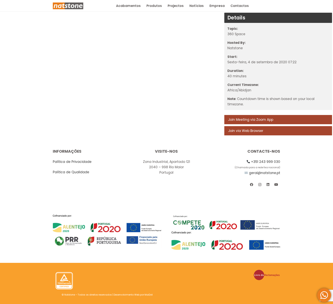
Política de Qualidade (71, 172)
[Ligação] (68, 5)
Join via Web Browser (245, 130)
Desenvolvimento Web (127, 294)
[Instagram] (260, 185)
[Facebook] (251, 185)
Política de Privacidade (72, 161)
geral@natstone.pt (264, 173)
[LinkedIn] (268, 185)
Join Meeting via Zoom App (250, 119)
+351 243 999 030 (265, 161)
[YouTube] (276, 185)
